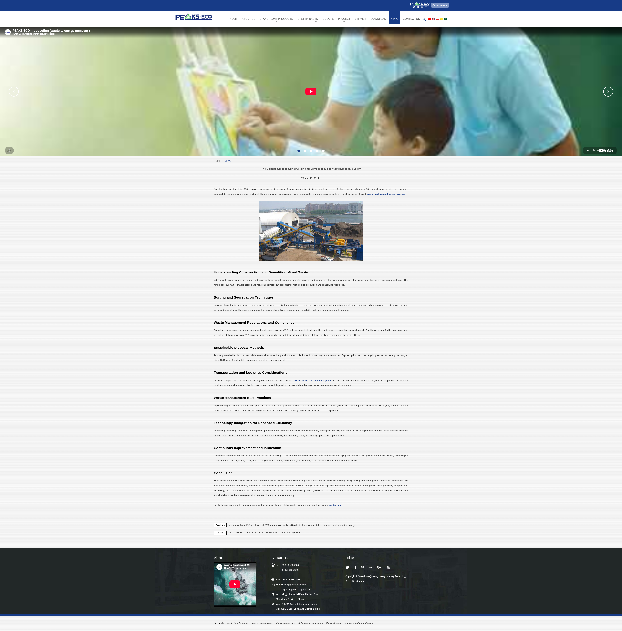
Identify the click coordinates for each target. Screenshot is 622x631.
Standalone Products (276, 18)
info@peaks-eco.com (295, 584)
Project (344, 18)
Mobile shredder (334, 623)
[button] (14, 92)
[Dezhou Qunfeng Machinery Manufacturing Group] (193, 17)
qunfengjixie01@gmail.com (297, 589)
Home (233, 18)
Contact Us (411, 18)
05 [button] (323, 151)
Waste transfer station (238, 623)
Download (378, 18)
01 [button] (298, 151)
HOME (217, 161)
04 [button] (317, 151)
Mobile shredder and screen (359, 623)
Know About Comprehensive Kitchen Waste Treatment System (264, 532)
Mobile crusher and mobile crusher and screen (299, 623)
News (394, 18)
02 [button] (305, 151)
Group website (439, 5)
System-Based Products (315, 18)
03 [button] (311, 151)
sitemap (360, 581)
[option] (311, 91)
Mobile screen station (262, 623)
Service (360, 18)
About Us (248, 18)
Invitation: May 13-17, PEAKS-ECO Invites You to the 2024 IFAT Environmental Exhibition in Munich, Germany (291, 525)
